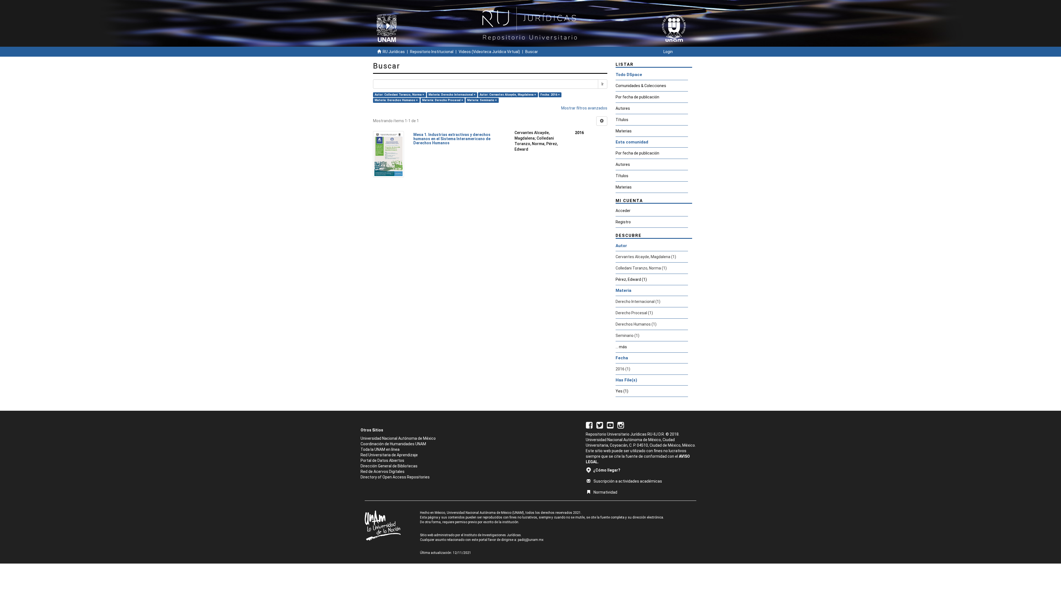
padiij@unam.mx (530, 540)
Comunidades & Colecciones (641, 85)
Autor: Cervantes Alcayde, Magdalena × (508, 94)
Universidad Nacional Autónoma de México (398, 438)
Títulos (622, 119)
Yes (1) (622, 391)
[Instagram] (620, 425)
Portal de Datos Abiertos (382, 460)
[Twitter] (599, 425)
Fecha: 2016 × (550, 94)
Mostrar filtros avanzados (584, 108)
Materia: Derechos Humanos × (396, 100)
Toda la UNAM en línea (380, 449)
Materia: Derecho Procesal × (442, 100)
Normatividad (605, 492)
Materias (624, 131)
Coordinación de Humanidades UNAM (393, 444)
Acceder (623, 210)
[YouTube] (610, 425)
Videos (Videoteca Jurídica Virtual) (489, 51)
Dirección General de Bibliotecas (389, 466)
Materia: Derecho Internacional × (452, 94)
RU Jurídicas (394, 51)
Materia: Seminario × (482, 100)
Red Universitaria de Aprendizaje (389, 455)
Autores (623, 108)
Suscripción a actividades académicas (627, 481)
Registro (623, 222)
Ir (603, 84)
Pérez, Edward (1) (631, 279)
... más (621, 347)
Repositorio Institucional (431, 51)
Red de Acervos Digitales (383, 471)
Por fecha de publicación (637, 97)
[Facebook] (589, 425)
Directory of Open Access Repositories (395, 477)
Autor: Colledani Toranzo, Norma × (399, 94)
